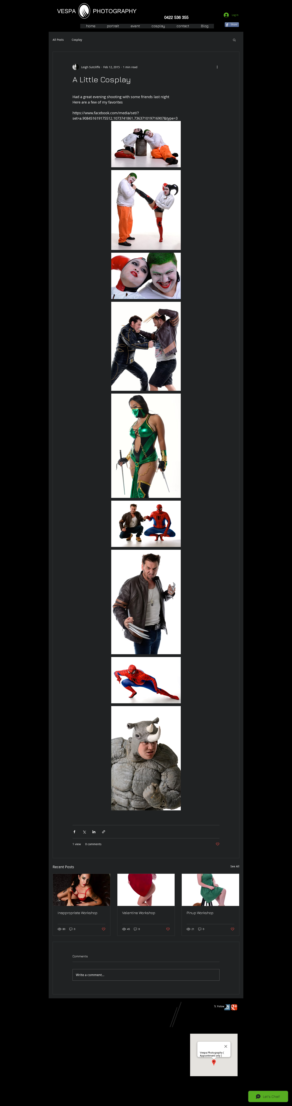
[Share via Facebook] (74, 832)
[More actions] (217, 67)
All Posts (58, 40)
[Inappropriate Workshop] (81, 890)
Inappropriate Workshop (77, 913)
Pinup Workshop (200, 913)
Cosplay (77, 40)
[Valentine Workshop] (146, 890)
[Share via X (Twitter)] (84, 832)
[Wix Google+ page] (234, 1007)
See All (234, 866)
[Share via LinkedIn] (94, 832)
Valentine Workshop (138, 913)
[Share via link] (103, 832)
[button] (234, 39)
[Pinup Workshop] (210, 890)
